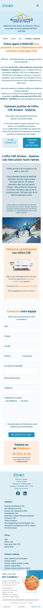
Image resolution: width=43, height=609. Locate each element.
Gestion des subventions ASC (15, 511)
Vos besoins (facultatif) (13, 366)
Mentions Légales (21, 479)
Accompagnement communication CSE (19, 523)
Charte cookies (21, 481)
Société (7, 346)
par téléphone (11, 401)
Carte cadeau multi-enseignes (15, 558)
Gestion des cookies (21, 488)
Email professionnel (12, 378)
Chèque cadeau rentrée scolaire (16, 563)
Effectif (7, 356)
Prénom (7, 336)
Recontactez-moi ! (21, 434)
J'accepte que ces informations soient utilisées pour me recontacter (22, 425)
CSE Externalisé (10, 528)
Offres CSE (8, 542)
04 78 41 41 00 (21, 454)
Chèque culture (10, 561)
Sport (13, 39)
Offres (5, 39)
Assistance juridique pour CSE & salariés (20, 525)
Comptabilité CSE (11, 513)
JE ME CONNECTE (10, 141)
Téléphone (8, 388)
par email (24, 401)
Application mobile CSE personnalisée (19, 516)
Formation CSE (10, 518)
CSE (6, 540)
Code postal (27, 356)
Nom (6, 326)
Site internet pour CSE (12, 509)
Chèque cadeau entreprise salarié (17, 568)
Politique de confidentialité (21, 484)
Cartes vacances (10, 521)
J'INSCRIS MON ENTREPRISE (31, 143)
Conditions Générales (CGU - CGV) (21, 486)
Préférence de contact (13, 398)
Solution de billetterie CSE (14, 506)
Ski (20, 39)
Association (9, 547)
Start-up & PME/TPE (12, 544)
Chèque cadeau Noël (12, 566)
